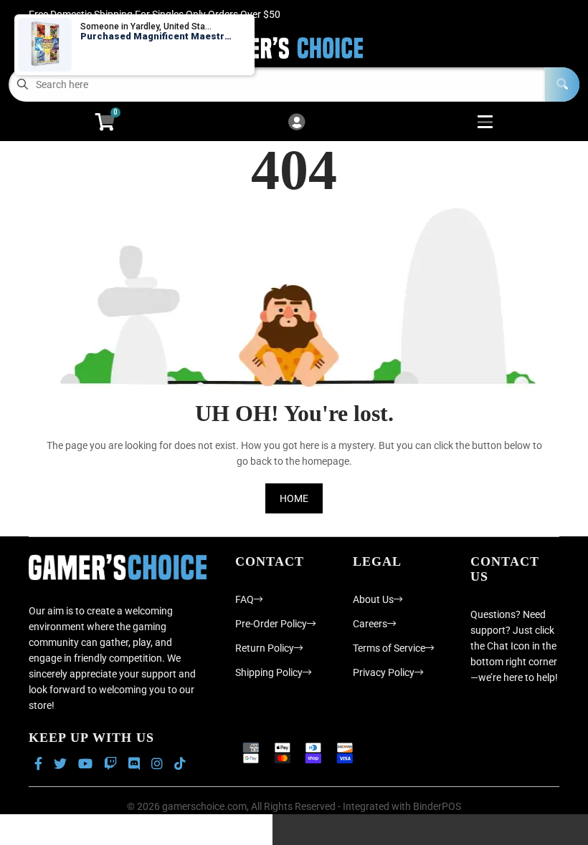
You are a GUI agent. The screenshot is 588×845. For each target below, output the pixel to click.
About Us (373, 599)
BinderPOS (437, 806)
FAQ (244, 599)
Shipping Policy (269, 672)
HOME (294, 498)
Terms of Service (389, 648)
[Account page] (296, 122)
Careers (370, 623)
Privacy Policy (383, 672)
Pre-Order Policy (271, 623)
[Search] (562, 84)
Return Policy (264, 648)
